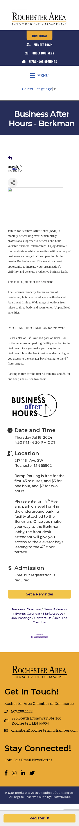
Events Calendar (27, 613)
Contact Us (43, 618)
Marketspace (53, 613)
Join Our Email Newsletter (28, 760)
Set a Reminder (39, 594)
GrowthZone (61, 797)
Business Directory (26, 609)
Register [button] (37, 818)
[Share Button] (13, 183)
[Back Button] (10, 158)
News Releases (55, 609)
